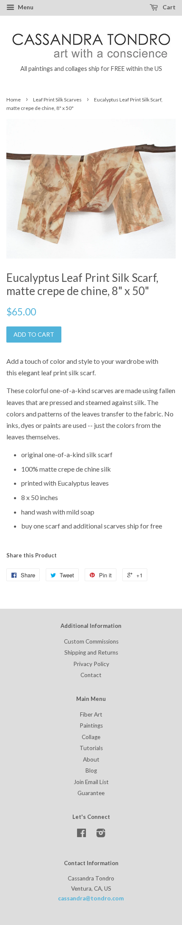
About (91, 759)
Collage (91, 737)
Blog (91, 770)
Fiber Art (91, 714)
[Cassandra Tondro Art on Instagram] (100, 834)
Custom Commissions (91, 641)
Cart (168, 7)
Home (13, 99)
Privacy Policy (91, 664)
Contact (91, 675)
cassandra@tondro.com (91, 898)
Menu (25, 7)
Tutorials (91, 748)
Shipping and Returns (91, 652)
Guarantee (91, 793)
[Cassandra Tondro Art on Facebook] (81, 834)
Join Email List (91, 782)
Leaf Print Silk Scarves (57, 99)
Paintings (91, 725)
